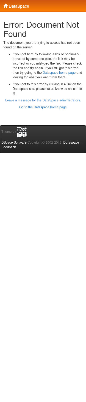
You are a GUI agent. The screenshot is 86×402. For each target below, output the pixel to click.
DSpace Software (14, 142)
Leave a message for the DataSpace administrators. (43, 100)
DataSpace (18, 5)
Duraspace (71, 142)
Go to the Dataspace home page (43, 107)
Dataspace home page (59, 72)
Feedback (8, 147)
